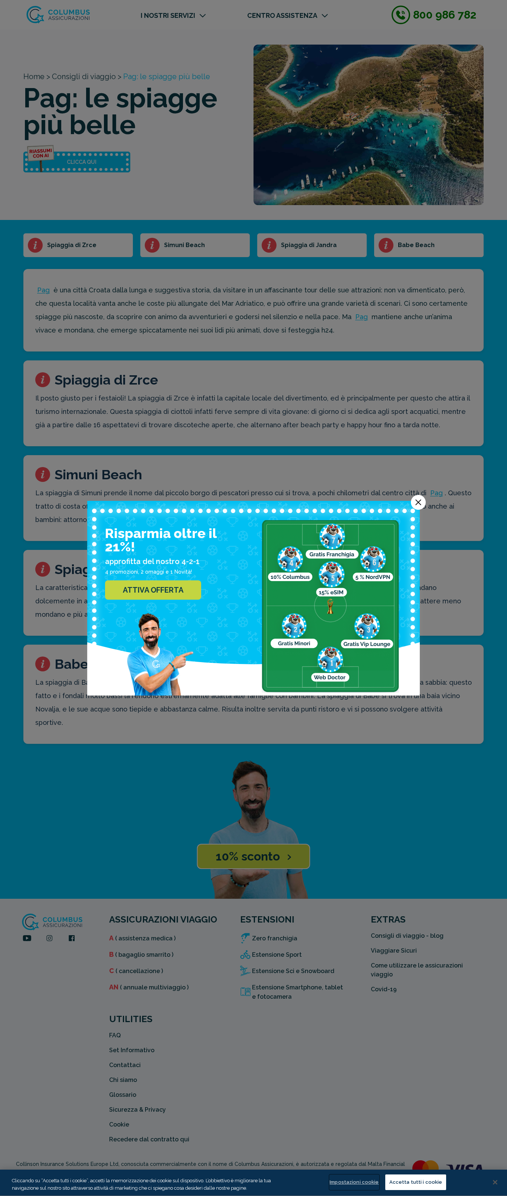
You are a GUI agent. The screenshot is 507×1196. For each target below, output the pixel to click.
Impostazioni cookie (354, 1182)
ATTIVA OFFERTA (153, 590)
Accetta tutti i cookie (415, 1182)
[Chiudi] (495, 1182)
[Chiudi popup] (418, 502)
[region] (253, 1183)
